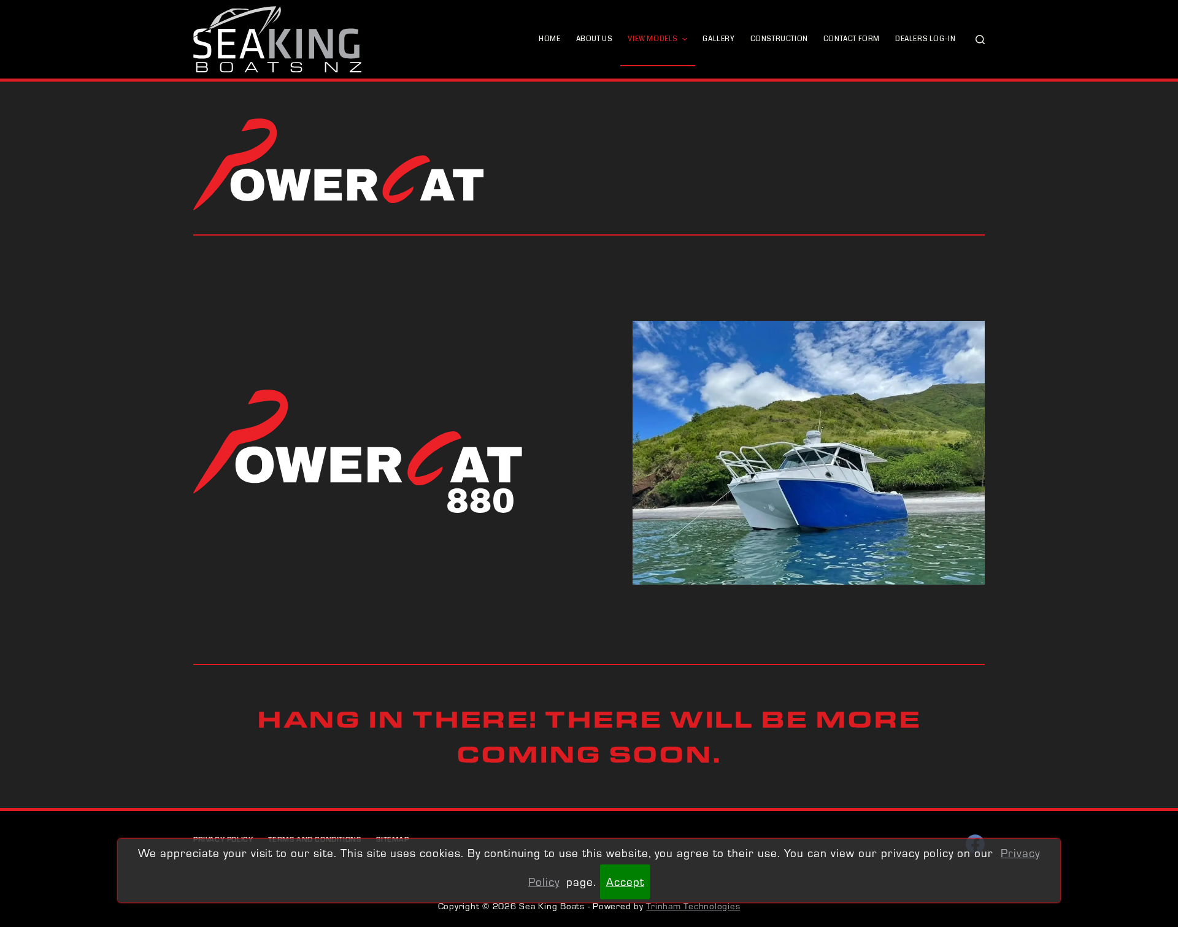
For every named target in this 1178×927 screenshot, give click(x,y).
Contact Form (851, 39)
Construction (779, 39)
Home (549, 39)
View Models (653, 39)
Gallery (718, 39)
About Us (594, 39)
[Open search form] (980, 39)
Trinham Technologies (693, 906)
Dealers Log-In (925, 39)
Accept (625, 881)
